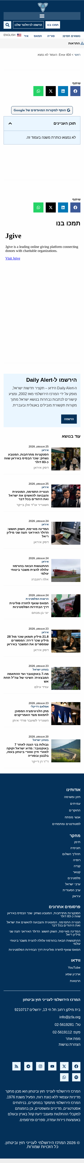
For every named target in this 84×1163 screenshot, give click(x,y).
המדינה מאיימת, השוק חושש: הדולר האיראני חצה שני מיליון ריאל (28, 532)
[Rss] (16, 1066)
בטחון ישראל (41, 669)
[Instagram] (40, 1066)
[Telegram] (28, 1066)
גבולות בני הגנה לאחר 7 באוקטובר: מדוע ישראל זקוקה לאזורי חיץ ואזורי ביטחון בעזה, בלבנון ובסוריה (27, 750)
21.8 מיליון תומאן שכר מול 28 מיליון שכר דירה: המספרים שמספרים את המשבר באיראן (28, 640)
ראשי (77, 54)
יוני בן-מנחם (40, 612)
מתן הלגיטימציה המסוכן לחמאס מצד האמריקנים (31, 713)
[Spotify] (76, 1077)
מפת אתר (73, 1039)
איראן (45, 450)
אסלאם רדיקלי (40, 706)
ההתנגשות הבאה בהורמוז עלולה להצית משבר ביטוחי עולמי (30, 569)
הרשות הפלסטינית (37, 598)
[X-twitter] (64, 1066)
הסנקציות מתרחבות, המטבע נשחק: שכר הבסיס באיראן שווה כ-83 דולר (26, 458)
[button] (42, 16)
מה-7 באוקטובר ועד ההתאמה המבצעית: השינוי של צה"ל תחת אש (26, 677)
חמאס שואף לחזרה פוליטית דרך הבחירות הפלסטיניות (29, 605)
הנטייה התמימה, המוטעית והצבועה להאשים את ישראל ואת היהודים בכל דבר (29, 495)
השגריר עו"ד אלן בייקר (33, 505)
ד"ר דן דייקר (40, 761)
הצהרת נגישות (69, 1044)
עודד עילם (41, 687)
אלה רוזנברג (40, 579)
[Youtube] (52, 1066)
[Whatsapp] (64, 1077)
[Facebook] (76, 1066)
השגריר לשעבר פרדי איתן (31, 720)
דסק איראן (41, 467)
